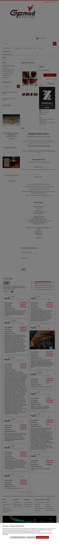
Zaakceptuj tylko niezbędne (18, 537)
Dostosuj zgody (31, 537)
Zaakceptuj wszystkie (42, 537)
